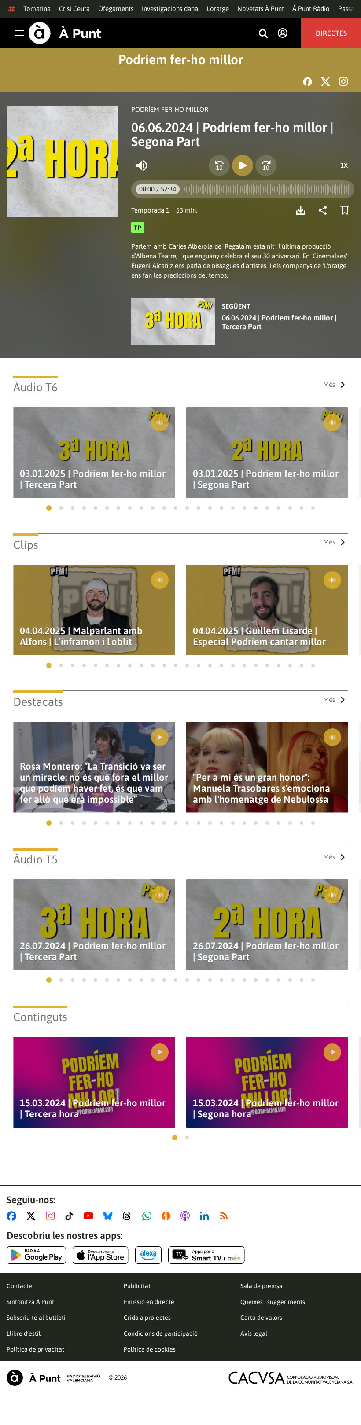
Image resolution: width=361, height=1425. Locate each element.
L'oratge (217, 8)
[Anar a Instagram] (52, 1216)
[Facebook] (307, 81)
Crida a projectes (147, 1317)
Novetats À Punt (260, 8)
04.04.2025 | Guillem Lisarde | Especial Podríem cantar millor (259, 636)
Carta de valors (261, 1317)
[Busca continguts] (263, 34)
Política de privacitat (35, 1349)
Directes (331, 33)
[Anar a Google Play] (36, 1255)
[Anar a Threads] (129, 1216)
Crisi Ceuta (74, 8)
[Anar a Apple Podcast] (186, 1216)
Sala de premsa (261, 1285)
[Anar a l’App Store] (101, 1255)
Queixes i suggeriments (272, 1301)
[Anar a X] (32, 1216)
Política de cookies (150, 1349)
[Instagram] (343, 81)
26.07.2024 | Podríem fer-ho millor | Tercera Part (93, 951)
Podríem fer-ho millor (180, 59)
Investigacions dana (170, 8)
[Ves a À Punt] (65, 33)
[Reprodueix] (242, 165)
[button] (49, 508)
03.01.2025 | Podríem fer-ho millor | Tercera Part (93, 479)
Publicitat (137, 1285)
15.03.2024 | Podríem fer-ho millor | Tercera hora (93, 1109)
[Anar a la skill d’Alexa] (148, 1255)
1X (344, 165)
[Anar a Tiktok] (71, 1216)
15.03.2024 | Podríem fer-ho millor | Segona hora (266, 1109)
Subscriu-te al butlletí (36, 1317)
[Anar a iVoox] (168, 1216)
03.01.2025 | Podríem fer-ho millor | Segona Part (266, 479)
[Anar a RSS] (226, 1216)
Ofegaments (115, 8)
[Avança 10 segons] (265, 165)
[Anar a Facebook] (13, 1216)
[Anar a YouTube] (90, 1216)
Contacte (19, 1285)
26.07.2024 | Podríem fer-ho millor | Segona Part (266, 951)
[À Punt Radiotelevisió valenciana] (53, 1378)
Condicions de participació (161, 1333)
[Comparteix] (324, 210)
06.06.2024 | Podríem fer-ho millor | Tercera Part (279, 322)
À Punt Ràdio (311, 8)
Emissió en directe (149, 1301)
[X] (325, 81)
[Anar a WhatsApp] (148, 1216)
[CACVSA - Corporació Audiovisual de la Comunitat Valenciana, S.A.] (291, 1378)
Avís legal (253, 1333)
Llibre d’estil (24, 1333)
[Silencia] (141, 165)
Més (329, 384)
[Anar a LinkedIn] (206, 1216)
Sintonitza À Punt (30, 1301)
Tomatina (37, 8)
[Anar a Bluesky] (109, 1216)
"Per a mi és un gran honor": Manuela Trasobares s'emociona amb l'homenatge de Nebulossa (261, 788)
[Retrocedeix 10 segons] (219, 165)
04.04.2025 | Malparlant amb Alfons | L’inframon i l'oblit (81, 636)
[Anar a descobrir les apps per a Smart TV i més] (206, 1255)
